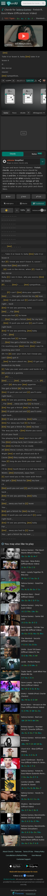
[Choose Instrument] (28, 113)
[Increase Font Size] (28, 210)
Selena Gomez (23, 9)
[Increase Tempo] (13, 80)
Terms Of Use (28, 851)
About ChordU (8, 851)
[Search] (43, 3)
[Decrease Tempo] (3, 80)
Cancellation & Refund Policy (16, 855)
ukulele (22, 113)
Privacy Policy (39, 851)
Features (18, 851)
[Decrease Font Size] (16, 210)
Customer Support (23, 859)
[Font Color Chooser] (7, 210)
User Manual (36, 855)
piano (14, 113)
